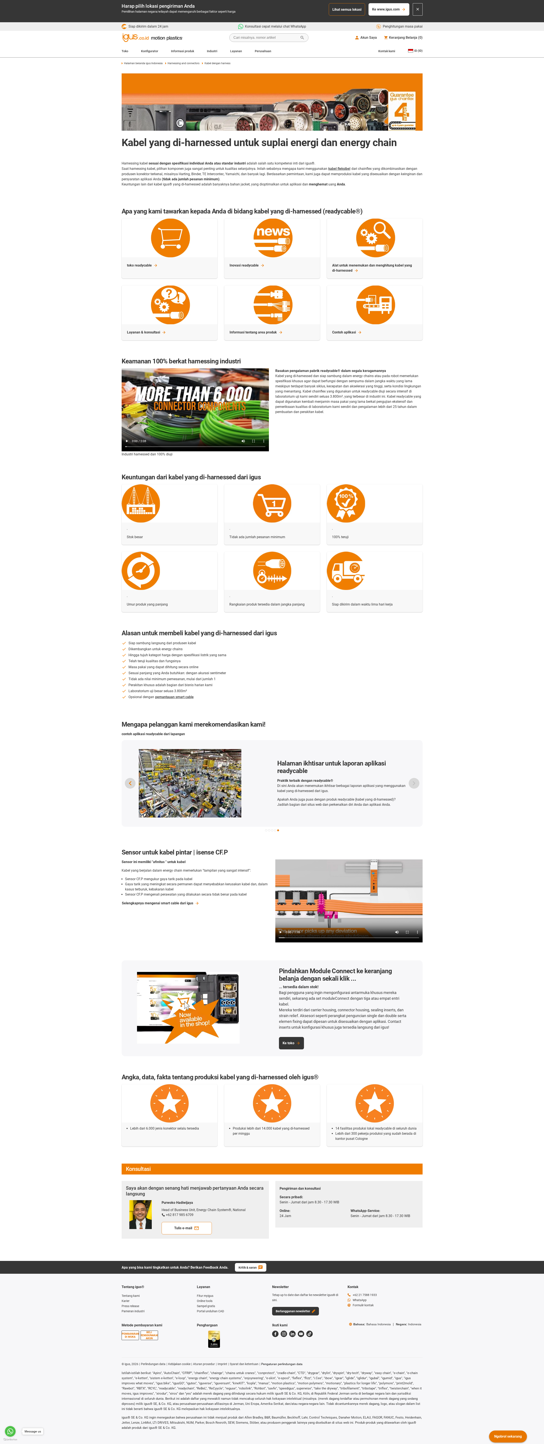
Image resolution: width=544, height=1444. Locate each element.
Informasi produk (182, 51)
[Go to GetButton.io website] (10, 1439)
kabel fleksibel (339, 169)
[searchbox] (265, 38)
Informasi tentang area (253, 332)
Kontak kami (386, 51)
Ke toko (288, 1043)
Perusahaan (263, 51)
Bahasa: (372, 1324)
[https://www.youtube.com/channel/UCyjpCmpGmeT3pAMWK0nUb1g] (301, 1334)
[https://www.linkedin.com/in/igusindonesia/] (292, 1334)
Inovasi (244, 265)
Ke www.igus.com (386, 9)
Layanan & (143, 332)
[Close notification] (418, 9)
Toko (125, 51)
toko (139, 265)
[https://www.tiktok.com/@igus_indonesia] (309, 1334)
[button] (266, 830)
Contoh (344, 332)
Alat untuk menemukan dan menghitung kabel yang (372, 268)
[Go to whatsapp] (10, 1431)
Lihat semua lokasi (346, 9)
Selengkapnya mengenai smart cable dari (157, 903)
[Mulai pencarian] (302, 37)
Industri (212, 51)
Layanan (236, 51)
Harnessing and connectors (183, 63)
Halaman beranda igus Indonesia (143, 63)
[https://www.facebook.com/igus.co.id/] (275, 1334)
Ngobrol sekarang (508, 1436)
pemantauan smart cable (174, 697)
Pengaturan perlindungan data (281, 1364)
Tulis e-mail (183, 1228)
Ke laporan (256, 809)
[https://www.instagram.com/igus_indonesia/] (284, 1334)
